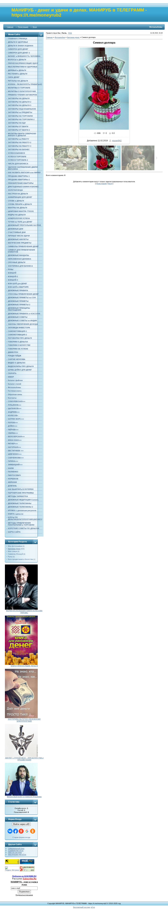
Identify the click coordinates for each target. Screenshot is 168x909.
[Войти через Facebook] (15, 831)
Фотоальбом (60, 37)
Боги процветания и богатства (20, 559)
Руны (10, 557)
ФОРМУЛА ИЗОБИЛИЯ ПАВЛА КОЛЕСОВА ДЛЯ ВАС (24, 612)
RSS (70, 33)
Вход (35, 27)
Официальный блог (16, 849)
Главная (10, 27)
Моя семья (12, 551)
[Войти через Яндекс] (21, 831)
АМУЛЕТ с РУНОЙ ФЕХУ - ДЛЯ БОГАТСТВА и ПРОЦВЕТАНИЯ (24, 759)
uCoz (93, 907)
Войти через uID (21, 824)
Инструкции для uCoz (17, 854)
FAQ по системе (15, 852)
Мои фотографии (15, 546)
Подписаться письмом (24, 895)
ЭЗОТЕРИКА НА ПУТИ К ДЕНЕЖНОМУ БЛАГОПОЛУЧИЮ (24, 720)
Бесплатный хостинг (81, 907)
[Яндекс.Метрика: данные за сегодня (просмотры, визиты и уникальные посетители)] (12, 868)
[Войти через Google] (27, 831)
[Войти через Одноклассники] (32, 831)
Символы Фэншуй (15, 554)
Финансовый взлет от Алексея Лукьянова (24, 797)
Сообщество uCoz (15, 850)
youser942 (117, 140)
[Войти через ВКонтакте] (10, 831)
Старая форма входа (21, 837)
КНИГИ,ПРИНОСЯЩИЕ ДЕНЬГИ (24, 666)
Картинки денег (14, 549)
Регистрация (23, 27)
